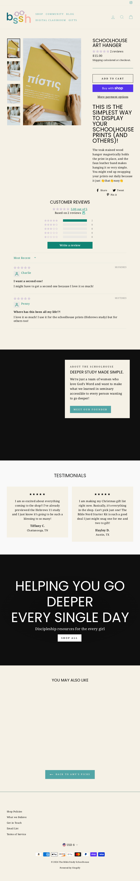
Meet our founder (90, 409)
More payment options (112, 97)
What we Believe (16, 817)
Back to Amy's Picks (72, 774)
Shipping (98, 60)
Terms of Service (16, 834)
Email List (12, 828)
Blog (70, 14)
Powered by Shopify (70, 867)
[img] (22, 267)
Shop (39, 14)
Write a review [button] (70, 245)
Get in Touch (14, 822)
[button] (101, 51)
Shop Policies (14, 811)
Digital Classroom (51, 20)
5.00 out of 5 (79, 209)
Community (55, 14)
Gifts (73, 20)
